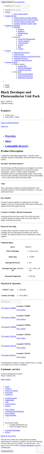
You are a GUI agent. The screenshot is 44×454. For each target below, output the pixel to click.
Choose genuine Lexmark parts (24, 22)
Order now (4, 126)
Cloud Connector (24, 41)
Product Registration (25, 68)
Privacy (7, 432)
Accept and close (7, 451)
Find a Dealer (9, 409)
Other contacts (6, 379)
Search (7, 6)
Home (7, 85)
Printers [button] (7, 12)
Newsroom (9, 392)
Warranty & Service (24, 70)
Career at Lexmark (11, 390)
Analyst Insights (10, 415)
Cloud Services (23, 43)
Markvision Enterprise (25, 78)
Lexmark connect (11, 398)
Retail (20, 35)
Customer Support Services (23, 60)
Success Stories (10, 404)
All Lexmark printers (21, 14)
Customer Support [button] (11, 62)
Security (20, 45)
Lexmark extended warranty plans (25, 23)
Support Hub (22, 66)
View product (21, 310)
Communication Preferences (14, 411)
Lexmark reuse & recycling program (26, 20)
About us (8, 389)
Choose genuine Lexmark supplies (25, 18)
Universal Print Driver (25, 76)
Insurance (21, 31)
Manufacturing (23, 33)
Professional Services (21, 58)
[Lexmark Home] (19, 2)
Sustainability (9, 400)
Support (7, 406)
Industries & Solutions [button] (12, 25)
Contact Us (9, 394)
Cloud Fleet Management (26, 39)
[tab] (24, 136)
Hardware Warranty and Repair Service (27, 56)
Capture (20, 49)
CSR (6, 402)
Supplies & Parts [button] (10, 16)
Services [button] (8, 51)
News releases (10, 413)
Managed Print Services (22, 52)
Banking (21, 29)
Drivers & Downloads (25, 74)
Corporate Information (12, 430)
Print (19, 47)
